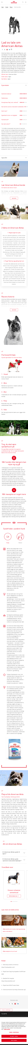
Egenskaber (5, 85)
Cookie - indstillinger (6, 1010)
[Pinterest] (7, 49)
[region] (14, 1030)
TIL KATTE (4, 1013)
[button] (12, 901)
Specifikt (4, 158)
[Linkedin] (9, 49)
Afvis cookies (14, 1040)
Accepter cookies (14, 1036)
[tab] (7, 538)
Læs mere (14, 198)
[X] (5, 49)
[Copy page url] (11, 49)
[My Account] (26, 2)
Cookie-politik (7, 1029)
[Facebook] (2, 49)
